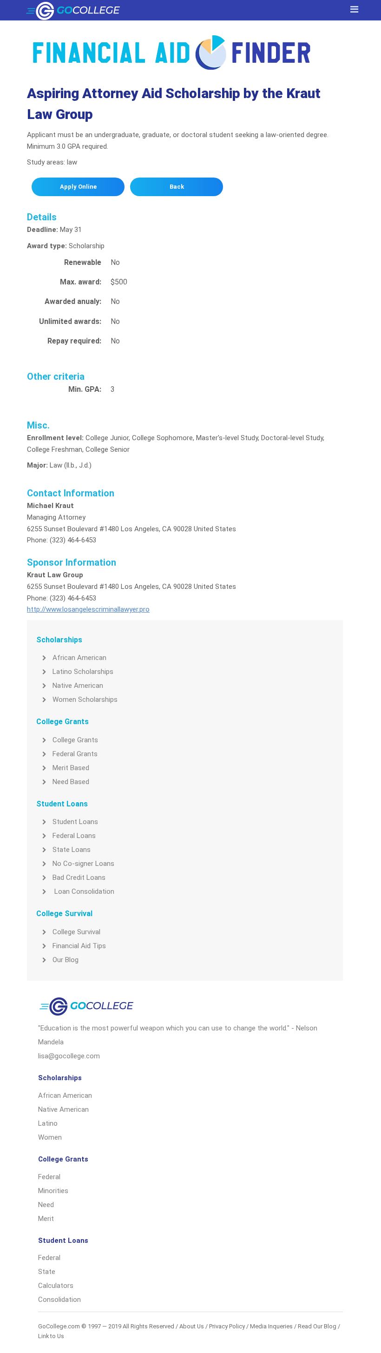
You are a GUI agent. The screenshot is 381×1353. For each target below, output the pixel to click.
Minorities (53, 1191)
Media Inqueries (271, 1326)
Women (50, 1137)
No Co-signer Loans (83, 863)
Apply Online (78, 186)
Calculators (55, 1285)
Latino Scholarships (83, 671)
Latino (48, 1123)
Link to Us (51, 1336)
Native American (78, 685)
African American (79, 657)
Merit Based (71, 768)
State (46, 1271)
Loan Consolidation (83, 891)
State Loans (72, 849)
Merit (46, 1218)
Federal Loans (74, 836)
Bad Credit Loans (79, 877)
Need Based (71, 782)
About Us (191, 1326)
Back (177, 186)
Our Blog (66, 960)
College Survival (76, 932)
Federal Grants (75, 754)
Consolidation (59, 1299)
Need (46, 1205)
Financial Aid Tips (79, 946)
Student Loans (75, 822)
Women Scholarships (85, 699)
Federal (49, 1177)
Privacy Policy (227, 1326)
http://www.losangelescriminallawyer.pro (88, 609)
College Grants (75, 740)
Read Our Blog (317, 1326)
